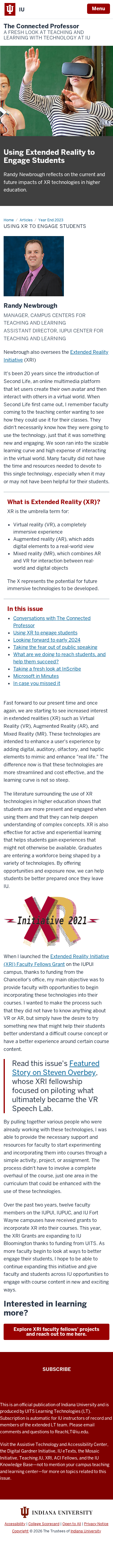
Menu (98, 8)
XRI (48, 1458)
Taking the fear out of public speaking (55, 647)
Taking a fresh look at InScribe (47, 669)
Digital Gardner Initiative (31, 1451)
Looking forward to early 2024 (46, 640)
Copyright (20, 1531)
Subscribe (56, 1369)
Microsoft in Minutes (36, 676)
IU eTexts (67, 1451)
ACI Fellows (65, 1458)
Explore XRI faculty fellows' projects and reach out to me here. (56, 1331)
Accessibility (15, 1524)
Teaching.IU (31, 1458)
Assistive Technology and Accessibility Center (62, 1444)
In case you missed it (36, 683)
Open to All (71, 1524)
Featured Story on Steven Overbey (55, 1068)
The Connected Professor (47, 32)
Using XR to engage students (45, 633)
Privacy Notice (96, 1524)
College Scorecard (43, 1524)
